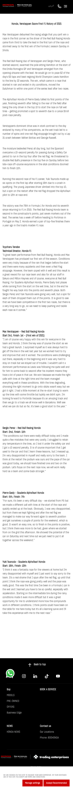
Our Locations (47, 731)
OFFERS (10, 706)
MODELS (10, 695)
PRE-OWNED (13, 701)
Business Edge (14, 712)
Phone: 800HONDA (49, 737)
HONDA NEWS (13, 731)
